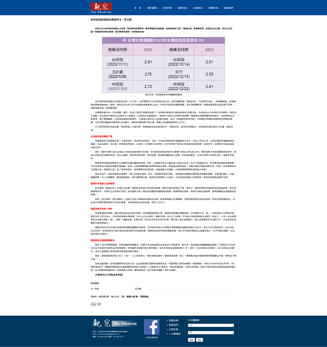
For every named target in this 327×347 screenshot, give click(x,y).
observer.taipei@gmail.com (108, 334)
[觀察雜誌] (101, 8)
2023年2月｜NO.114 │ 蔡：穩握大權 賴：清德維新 (123, 296)
